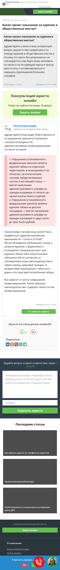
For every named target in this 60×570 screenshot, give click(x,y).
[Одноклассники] (12, 344)
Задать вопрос (45, 11)
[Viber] (16, 344)
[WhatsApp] (20, 344)
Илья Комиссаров (24, 125)
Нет (24, 565)
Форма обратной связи (18, 549)
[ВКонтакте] (8, 344)
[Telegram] (25, 344)
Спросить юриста (45, 7)
